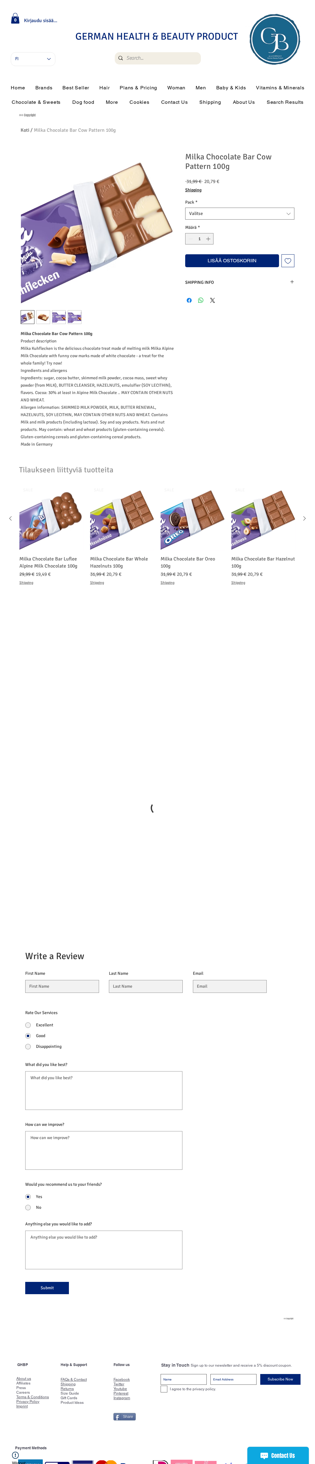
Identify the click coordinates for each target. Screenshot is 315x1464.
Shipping (193, 190)
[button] (15, 18)
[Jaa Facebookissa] (189, 300)
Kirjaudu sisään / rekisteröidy (41, 21)
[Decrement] (190, 238)
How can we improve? (44, 1010)
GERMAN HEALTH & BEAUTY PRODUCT (156, 36)
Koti (25, 130)
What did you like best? (46, 950)
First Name (35, 859)
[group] (157, 539)
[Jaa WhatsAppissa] (201, 300)
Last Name (118, 859)
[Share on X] (212, 300)
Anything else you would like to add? (58, 1109)
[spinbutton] (199, 238)
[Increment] (209, 238)
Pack (191, 202)
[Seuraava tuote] (304, 518)
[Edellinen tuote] (10, 518)
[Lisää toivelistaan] (287, 260)
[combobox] (239, 214)
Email (198, 859)
